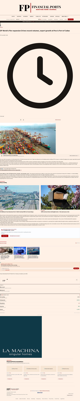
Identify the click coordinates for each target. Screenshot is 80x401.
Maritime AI (64, 16)
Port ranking (44, 19)
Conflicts (38, 16)
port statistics (20, 273)
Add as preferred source (73, 155)
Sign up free (5, 235)
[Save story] (21, 120)
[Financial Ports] (40, 7)
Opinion (52, 16)
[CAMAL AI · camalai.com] (12, 230)
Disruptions (56, 19)
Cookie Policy (57, 398)
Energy (32, 16)
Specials (57, 16)
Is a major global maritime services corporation (10, 170)
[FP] (4, 280)
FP (0, 35)
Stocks (66, 19)
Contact (17, 398)
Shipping (19, 16)
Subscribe (76, 268)
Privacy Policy (51, 398)
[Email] (77, 280)
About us (28, 398)
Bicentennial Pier (6, 273)
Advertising (33, 398)
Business (25, 16)
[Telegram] (40, 25)
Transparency (38, 398)
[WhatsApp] (40, 24)
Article (58, 119)
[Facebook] (40, 23)
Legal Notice (62, 398)
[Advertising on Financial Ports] (1, 168)
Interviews (45, 16)
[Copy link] (0, 26)
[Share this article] (23, 120)
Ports (13, 16)
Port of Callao (15, 273)
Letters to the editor (22, 398)
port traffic (26, 273)
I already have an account (15, 235)
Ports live (61, 19)
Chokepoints (50, 19)
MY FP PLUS (71, 19)
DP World (21, 159)
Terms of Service (45, 398)
